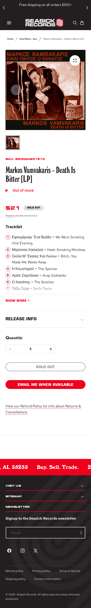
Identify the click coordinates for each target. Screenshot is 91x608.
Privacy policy (41, 571)
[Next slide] (75, 90)
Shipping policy (15, 579)
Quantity (14, 337)
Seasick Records (26, 594)
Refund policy (14, 571)
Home (10, 38)
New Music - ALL (28, 38)
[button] (9, 22)
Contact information (47, 579)
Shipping (10, 215)
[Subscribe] (81, 532)
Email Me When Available (46, 384)
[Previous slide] (16, 90)
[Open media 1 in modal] (75, 60)
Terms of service (69, 571)
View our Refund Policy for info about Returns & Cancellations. (43, 409)
